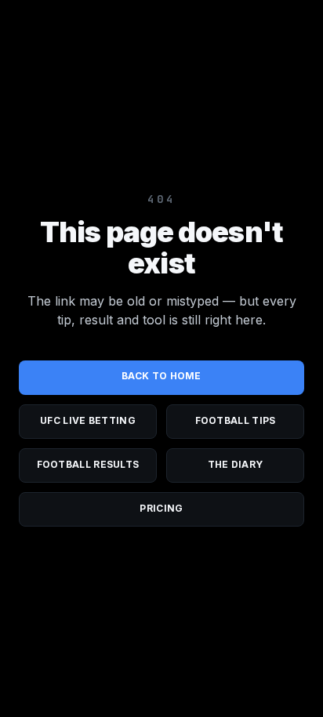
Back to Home (161, 376)
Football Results (88, 464)
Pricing (161, 508)
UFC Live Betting (88, 420)
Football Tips (235, 420)
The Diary (235, 464)
